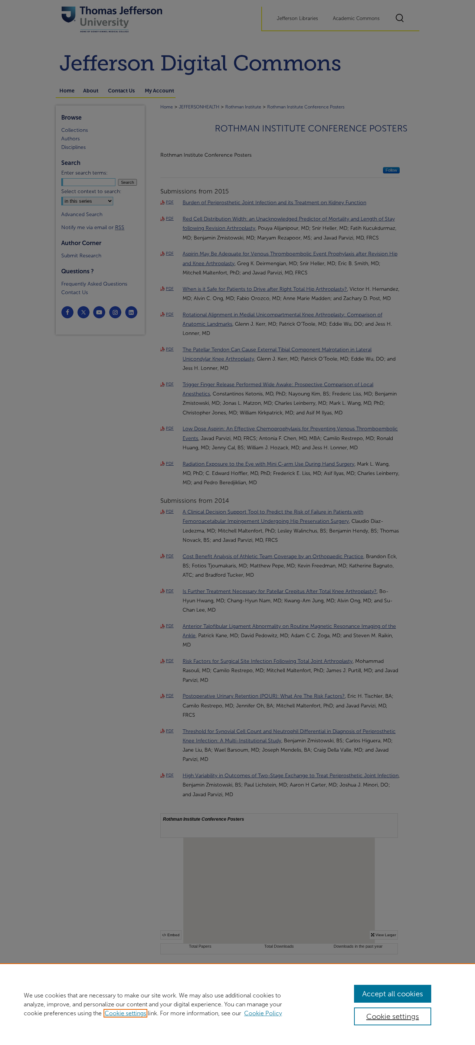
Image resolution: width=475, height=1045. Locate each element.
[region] (237, 1004)
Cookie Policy (263, 1013)
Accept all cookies (392, 994)
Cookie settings (125, 1013)
